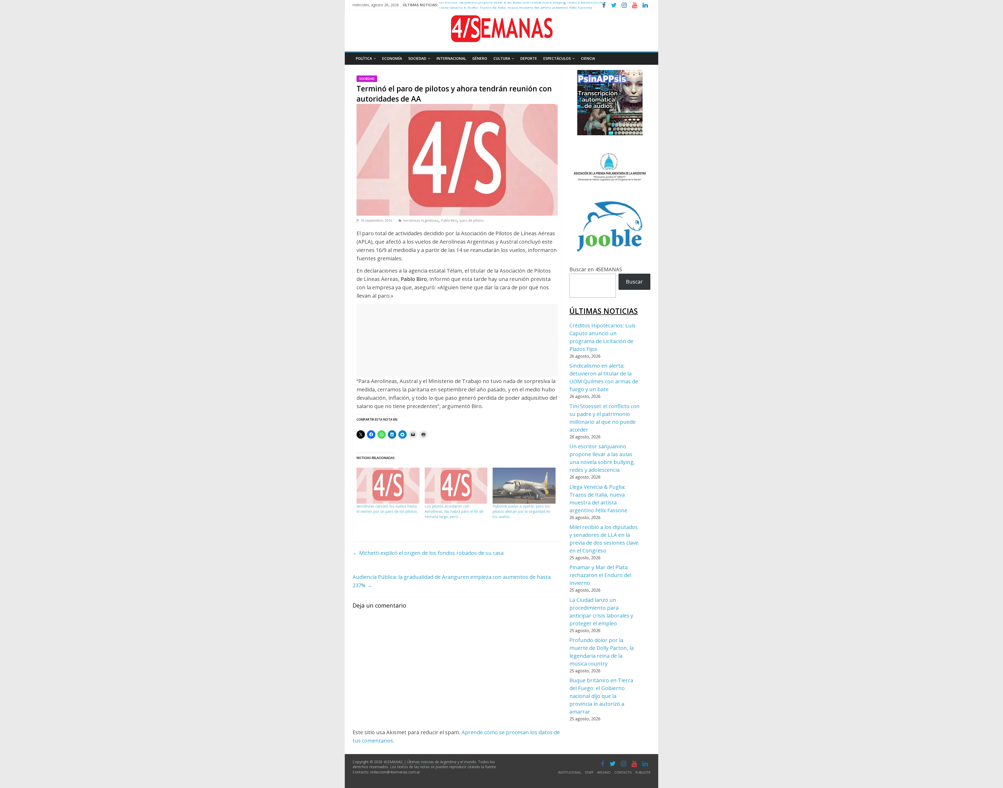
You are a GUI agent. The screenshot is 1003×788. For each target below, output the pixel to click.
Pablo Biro (449, 220)
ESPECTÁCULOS (557, 58)
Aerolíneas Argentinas (420, 220)
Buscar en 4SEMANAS (595, 269)
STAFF (589, 772)
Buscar (634, 281)
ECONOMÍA (392, 58)
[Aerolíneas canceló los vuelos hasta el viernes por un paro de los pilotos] (388, 486)
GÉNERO (479, 58)
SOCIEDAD (417, 58)
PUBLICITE (642, 772)
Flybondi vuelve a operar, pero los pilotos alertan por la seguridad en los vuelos (521, 511)
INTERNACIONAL (451, 58)
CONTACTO (623, 772)
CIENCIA (588, 58)
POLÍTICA (364, 58)
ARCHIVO (604, 772)
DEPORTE (528, 58)
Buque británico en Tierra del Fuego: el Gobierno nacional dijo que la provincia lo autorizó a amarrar (601, 696)
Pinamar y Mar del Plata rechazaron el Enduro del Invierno (600, 575)
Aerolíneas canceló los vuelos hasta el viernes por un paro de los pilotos (387, 509)
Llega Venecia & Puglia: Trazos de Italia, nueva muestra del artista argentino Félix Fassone (515, 4)
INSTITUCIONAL (569, 772)
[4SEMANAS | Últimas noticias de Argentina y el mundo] (501, 19)
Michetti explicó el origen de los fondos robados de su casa (428, 552)
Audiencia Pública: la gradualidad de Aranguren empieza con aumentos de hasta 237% (452, 581)
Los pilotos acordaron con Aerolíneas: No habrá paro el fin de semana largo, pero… (454, 511)
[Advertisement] (457, 340)
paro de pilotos (472, 220)
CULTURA (501, 58)
